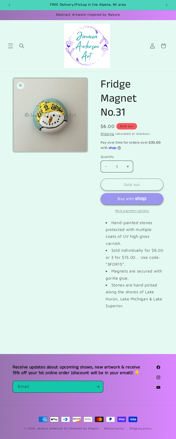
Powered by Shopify (84, 428)
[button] (10, 45)
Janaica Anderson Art (52, 428)
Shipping (107, 133)
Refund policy (114, 428)
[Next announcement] (167, 5)
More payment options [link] (132, 210)
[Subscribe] (97, 387)
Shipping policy (140, 428)
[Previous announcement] (9, 5)
